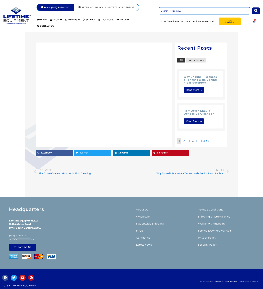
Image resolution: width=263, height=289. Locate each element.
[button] (56, 19)
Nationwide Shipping (150, 223)
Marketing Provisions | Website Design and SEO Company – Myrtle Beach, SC (229, 281)
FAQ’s (139, 230)
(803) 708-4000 (18, 235)
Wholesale (143, 216)
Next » (205, 140)
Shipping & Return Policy (214, 216)
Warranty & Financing (212, 223)
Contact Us (143, 237)
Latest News (195, 60)
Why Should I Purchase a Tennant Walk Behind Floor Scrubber (200, 79)
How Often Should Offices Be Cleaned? (199, 112)
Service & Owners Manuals (214, 230)
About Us (142, 209)
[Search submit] (256, 10)
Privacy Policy (207, 237)
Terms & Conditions (210, 209)
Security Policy (207, 244)
